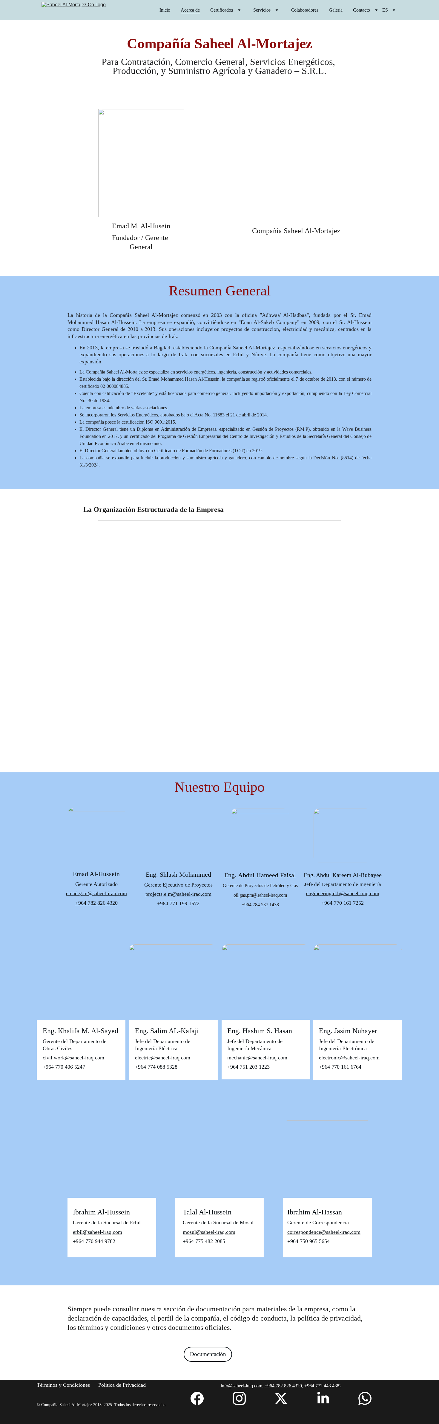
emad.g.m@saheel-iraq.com (96, 893)
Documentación (208, 1354)
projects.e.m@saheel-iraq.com (178, 894)
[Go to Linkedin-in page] (323, 1398)
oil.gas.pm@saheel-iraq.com (260, 895)
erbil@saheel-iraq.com (97, 1232)
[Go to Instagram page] (239, 1398)
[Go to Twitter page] (281, 1398)
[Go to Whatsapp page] (365, 1398)
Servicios (262, 10)
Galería (336, 10)
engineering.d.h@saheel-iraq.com (342, 893)
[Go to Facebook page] (197, 1398)
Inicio (164, 10)
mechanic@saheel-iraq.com (257, 1058)
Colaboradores (304, 10)
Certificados (221, 10)
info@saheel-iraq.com (241, 1385)
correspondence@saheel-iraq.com (323, 1232)
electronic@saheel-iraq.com (349, 1058)
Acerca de (190, 10)
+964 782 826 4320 (96, 903)
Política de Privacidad (122, 1385)
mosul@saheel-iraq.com (209, 1232)
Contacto (361, 10)
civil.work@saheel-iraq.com (73, 1058)
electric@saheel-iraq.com (162, 1058)
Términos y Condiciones (63, 1385)
